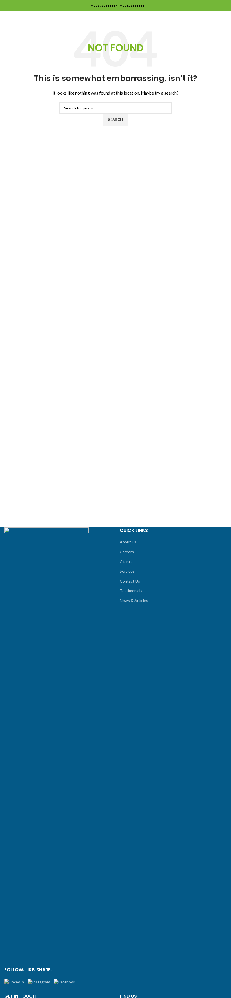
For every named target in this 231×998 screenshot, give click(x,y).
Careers (127, 551)
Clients (126, 561)
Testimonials (131, 590)
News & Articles (134, 600)
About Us (128, 542)
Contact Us (130, 581)
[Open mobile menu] (224, 19)
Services (127, 571)
